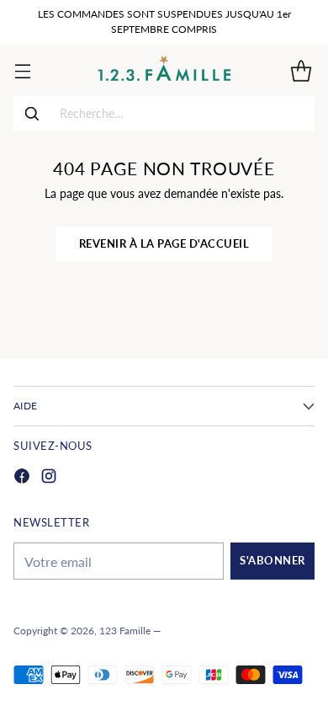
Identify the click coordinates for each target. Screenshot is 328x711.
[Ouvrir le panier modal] (300, 70)
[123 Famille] (164, 70)
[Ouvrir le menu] (22, 70)
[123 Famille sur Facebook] (22, 478)
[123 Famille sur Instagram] (49, 478)
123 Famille (125, 630)
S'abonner (272, 560)
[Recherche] (31, 113)
